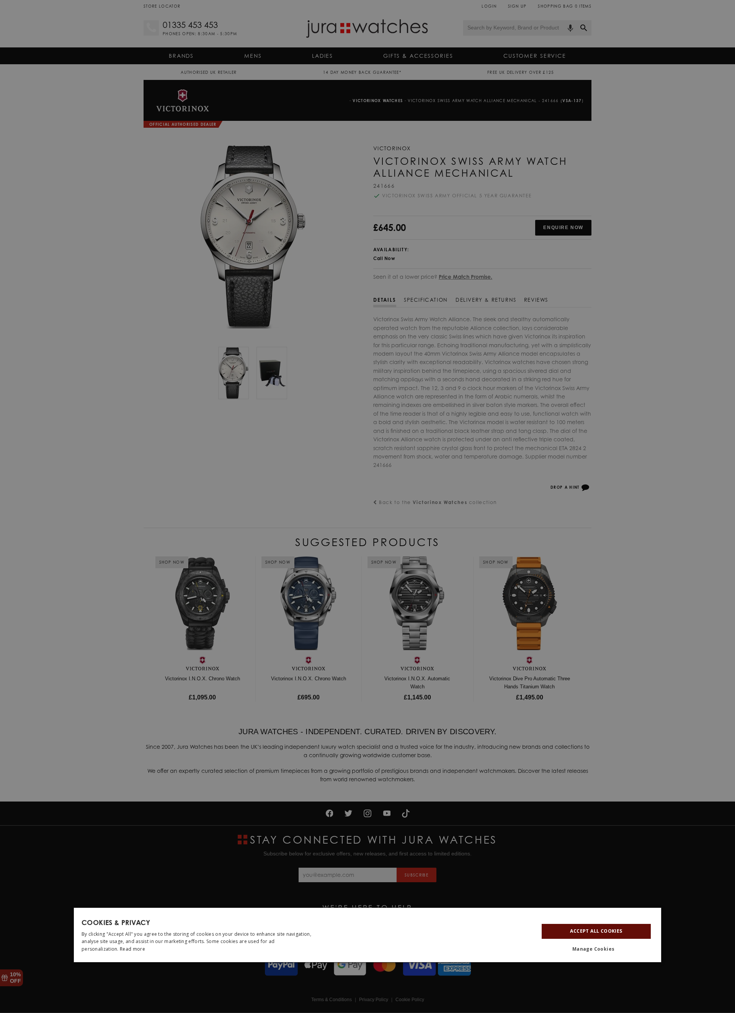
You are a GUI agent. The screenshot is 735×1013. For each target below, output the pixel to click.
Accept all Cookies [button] (596, 931)
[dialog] (368, 935)
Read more (132, 949)
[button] (596, 949)
